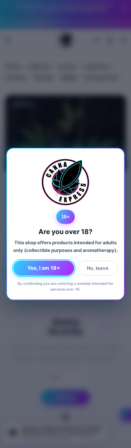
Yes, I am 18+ (43, 268)
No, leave (97, 268)
